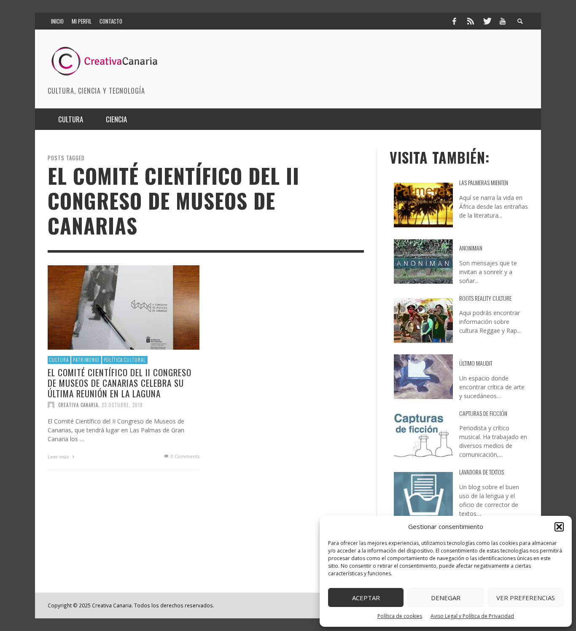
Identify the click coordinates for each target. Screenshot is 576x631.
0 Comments (184, 456)
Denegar (445, 597)
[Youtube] (503, 21)
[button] (559, 527)
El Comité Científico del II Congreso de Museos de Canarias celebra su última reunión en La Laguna (119, 383)
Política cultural (125, 359)
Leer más (59, 456)
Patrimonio (86, 359)
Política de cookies (399, 616)
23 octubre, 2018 (122, 405)
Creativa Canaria (78, 405)
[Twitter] (487, 21)
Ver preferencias (525, 597)
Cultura (59, 359)
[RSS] (471, 21)
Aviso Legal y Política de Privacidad (472, 616)
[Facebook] (454, 21)
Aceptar (366, 597)
